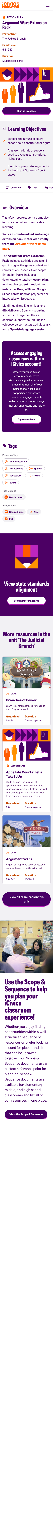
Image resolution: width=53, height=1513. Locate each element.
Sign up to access (26, 110)
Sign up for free (26, 419)
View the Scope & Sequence (26, 1114)
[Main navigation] (48, 5)
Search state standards (26, 600)
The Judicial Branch (14, 38)
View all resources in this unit (27, 899)
